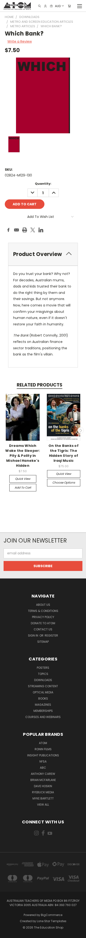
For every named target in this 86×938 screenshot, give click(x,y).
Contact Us (43, 629)
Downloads (43, 680)
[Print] (24, 230)
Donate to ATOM (43, 623)
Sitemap (43, 642)
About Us (43, 605)
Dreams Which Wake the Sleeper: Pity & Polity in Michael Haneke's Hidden (22, 455)
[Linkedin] (40, 230)
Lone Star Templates (51, 921)
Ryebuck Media (43, 792)
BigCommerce (51, 915)
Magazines (43, 705)
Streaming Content (43, 686)
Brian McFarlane (43, 780)
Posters (43, 668)
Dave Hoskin (43, 786)
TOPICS (43, 674)
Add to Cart (23, 487)
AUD (58, 6)
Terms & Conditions (43, 611)
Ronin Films (43, 749)
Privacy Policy (43, 617)
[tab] (43, 254)
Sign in (33, 635)
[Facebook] (8, 230)
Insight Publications (43, 755)
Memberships (43, 711)
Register (51, 635)
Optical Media (43, 692)
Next (81, 430)
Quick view (22, 479)
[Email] (16, 230)
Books (43, 698)
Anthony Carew (43, 774)
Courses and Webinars (43, 717)
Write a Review (19, 41)
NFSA (43, 761)
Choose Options (63, 482)
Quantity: (43, 183)
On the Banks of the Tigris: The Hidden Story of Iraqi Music (63, 453)
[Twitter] (32, 230)
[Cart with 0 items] (69, 6)
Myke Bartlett (43, 798)
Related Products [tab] (39, 385)
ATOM (43, 743)
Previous (5, 430)
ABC (43, 768)
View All (43, 805)
